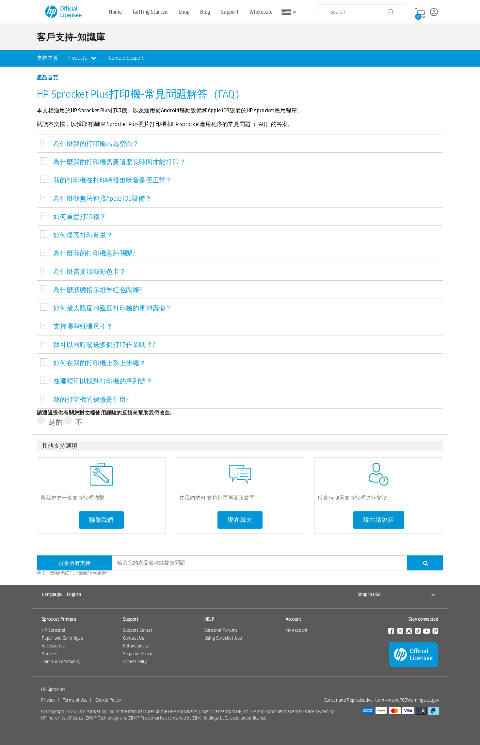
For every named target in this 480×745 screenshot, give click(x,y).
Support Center (137, 630)
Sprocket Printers (59, 619)
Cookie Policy (108, 700)
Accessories (53, 646)
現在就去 (240, 520)
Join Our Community (61, 661)
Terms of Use (75, 700)
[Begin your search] (391, 12)
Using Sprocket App (223, 638)
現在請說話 (378, 520)
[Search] (425, 562)
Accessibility (135, 661)
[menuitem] (47, 58)
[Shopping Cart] (420, 13)
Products (78, 57)
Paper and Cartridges (62, 638)
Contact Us (133, 638)
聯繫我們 (101, 520)
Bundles (49, 654)
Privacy (48, 700)
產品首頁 (47, 77)
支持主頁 (47, 57)
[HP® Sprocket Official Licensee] (64, 12)
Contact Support (126, 57)
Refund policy (136, 646)
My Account (297, 630)
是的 (55, 422)
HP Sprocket (54, 630)
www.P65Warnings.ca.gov (413, 700)
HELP (209, 619)
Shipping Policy (137, 654)
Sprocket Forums (221, 630)
